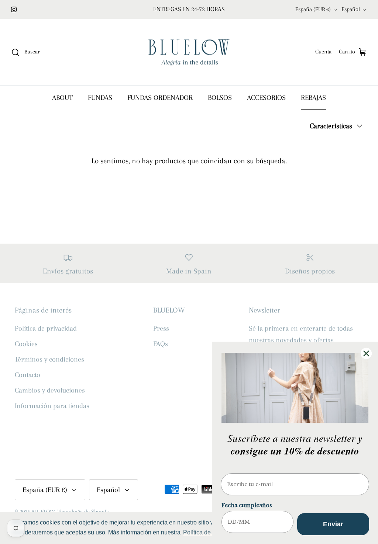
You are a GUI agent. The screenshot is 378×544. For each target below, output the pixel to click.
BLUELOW (43, 511)
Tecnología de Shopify (83, 511)
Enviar (333, 524)
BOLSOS (220, 98)
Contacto (27, 375)
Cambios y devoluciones (50, 390)
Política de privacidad (46, 328)
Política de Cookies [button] (208, 532)
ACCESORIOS (266, 98)
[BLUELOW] (189, 52)
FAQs (160, 344)
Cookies (26, 344)
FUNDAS (100, 98)
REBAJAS (313, 98)
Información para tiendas (52, 406)
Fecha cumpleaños (246, 505)
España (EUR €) (313, 9)
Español (350, 9)
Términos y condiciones (49, 359)
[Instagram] (14, 9)
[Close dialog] (366, 353)
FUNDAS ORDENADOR (160, 98)
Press (161, 328)
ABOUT (62, 98)
